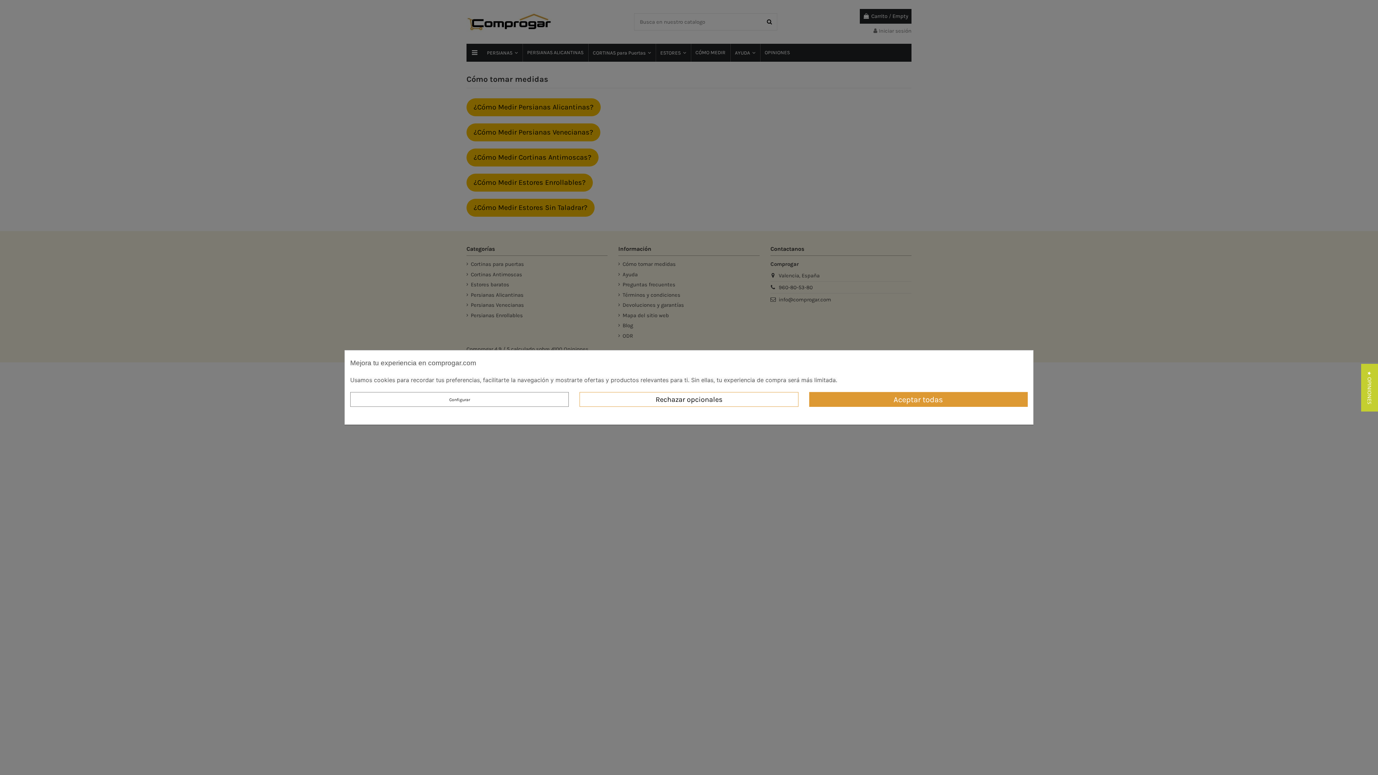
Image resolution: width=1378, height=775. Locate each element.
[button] (1369, 388)
